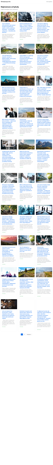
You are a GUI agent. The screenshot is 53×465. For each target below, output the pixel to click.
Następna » (29, 334)
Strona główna (49, 1)
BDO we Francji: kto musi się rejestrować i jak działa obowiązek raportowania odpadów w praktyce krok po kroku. (8, 90)
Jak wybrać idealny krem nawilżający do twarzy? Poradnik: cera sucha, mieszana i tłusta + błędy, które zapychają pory (26, 219)
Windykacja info (6, 1)
